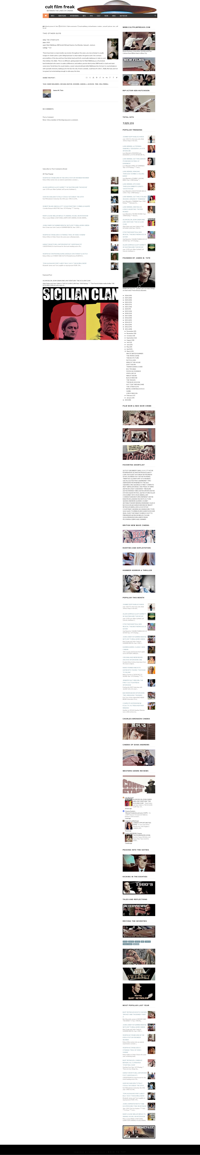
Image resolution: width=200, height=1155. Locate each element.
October (129, 336)
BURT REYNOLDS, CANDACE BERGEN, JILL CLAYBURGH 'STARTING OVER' (132, 1062)
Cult (98, 16)
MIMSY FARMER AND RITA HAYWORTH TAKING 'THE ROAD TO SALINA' (134, 670)
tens (114, 26)
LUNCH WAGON (131, 393)
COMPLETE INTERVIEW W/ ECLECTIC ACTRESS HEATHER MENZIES (133, 705)
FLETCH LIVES (131, 360)
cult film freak (60, 7)
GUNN (128, 391)
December (130, 331)
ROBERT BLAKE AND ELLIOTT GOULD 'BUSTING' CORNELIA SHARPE (66, 206)
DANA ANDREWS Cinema (133, 833)
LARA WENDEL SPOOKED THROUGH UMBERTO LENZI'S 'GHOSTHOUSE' (133, 186)
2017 (126, 315)
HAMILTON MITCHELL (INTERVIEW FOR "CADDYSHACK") (62, 244)
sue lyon (136, 944)
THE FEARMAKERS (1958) (141, 835)
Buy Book (123, 16)
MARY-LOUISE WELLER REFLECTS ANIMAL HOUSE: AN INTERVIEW (65, 216)
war (142, 941)
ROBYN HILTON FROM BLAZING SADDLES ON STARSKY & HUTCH (65, 254)
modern (99, 26)
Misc (114, 16)
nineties (131, 941)
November (130, 333)
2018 (126, 313)
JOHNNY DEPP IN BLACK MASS (133, 137)
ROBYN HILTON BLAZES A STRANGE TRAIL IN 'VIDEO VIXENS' (64, 235)
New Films (62, 16)
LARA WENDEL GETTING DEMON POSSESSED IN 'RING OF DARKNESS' (134, 161)
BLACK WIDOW (131, 378)
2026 (126, 295)
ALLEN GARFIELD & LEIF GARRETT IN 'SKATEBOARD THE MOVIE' (65, 187)
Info (52, 16)
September (130, 338)
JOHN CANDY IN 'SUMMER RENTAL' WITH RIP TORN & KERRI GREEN (66, 225)
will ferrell (103, 84)
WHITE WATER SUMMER (134, 353)
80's (84, 16)
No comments (73, 26)
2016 (126, 318)
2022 (126, 304)
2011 (126, 329)
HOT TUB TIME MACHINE (135, 384)
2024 (126, 300)
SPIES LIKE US (131, 373)
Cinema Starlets (130, 811)
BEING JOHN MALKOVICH (135, 389)
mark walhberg (83, 26)
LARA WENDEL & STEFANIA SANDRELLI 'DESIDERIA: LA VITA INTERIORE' (134, 148)
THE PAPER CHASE (132, 356)
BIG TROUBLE (131, 369)
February (129, 395)
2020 (126, 309)
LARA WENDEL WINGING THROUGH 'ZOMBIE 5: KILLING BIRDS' (133, 174)
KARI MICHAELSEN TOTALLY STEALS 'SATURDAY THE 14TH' (63, 197)
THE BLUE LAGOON (133, 382)
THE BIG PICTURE (132, 358)
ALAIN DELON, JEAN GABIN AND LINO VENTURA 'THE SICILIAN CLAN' (67, 281)
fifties (125, 941)
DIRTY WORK (131, 364)
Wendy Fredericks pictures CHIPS (136, 813)
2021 (126, 307)
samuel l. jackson (107, 26)
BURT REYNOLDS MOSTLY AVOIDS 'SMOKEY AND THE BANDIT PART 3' (135, 1014)
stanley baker (127, 944)
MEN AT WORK (131, 375)
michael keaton (92, 26)
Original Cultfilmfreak (132, 821)
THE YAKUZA (131, 380)
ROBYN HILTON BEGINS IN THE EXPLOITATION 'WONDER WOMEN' (66, 178)
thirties (147, 941)
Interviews (74, 16)
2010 (126, 400)
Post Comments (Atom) (59, 169)
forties (137, 941)
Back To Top (117, 1152)
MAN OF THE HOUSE (133, 362)
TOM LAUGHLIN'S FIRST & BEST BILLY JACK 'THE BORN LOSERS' (65, 263)
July (128, 342)
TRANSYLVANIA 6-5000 (134, 367)
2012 (126, 327)
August (129, 340)
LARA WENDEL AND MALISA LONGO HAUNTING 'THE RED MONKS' (133, 209)
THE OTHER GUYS (132, 386)
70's (91, 16)
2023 (126, 302)
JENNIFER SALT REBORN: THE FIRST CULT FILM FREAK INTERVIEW (133, 682)
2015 (126, 320)
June (128, 344)
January (129, 398)
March (129, 351)
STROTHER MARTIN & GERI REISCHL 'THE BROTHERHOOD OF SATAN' (134, 234)
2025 (126, 298)
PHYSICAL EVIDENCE (133, 371)
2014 (126, 322)
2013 (126, 324)
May (128, 347)
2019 (126, 311)
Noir (106, 16)
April (128, 349)
